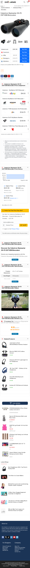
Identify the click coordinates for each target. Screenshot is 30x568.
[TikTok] (8, 537)
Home (2, 6)
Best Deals (5, 547)
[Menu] (2, 2)
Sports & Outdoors (5, 7)
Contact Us (17, 551)
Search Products (7, 546)
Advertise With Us (19, 549)
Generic (10, 456)
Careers (17, 550)
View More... (15, 259)
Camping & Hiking (17, 7)
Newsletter (5, 550)
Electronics (10, 78)
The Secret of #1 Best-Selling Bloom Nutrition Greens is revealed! (17, 501)
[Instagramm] (11, 537)
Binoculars (3, 9)
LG (10, 449)
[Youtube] (14, 537)
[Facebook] (3, 537)
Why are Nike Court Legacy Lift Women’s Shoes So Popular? (16, 509)
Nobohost (14, 564)
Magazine (5, 549)
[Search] (24, 2)
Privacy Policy (15, 229)
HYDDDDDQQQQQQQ (13, 412)
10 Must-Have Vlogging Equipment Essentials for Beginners (17, 493)
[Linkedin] (17, 537)
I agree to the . (11, 229)
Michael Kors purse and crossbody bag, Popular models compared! (18, 484)
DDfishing (11, 440)
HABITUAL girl (12, 430)
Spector (11, 421)
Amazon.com (13, 198)
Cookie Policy (22, 565)
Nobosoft (9, 563)
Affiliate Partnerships (20, 547)
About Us (17, 546)
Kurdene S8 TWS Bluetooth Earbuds (19, 385)
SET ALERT (23, 225)
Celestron (5, 78)
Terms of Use (6, 565)
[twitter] (6, 537)
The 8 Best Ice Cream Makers (15, 475)
